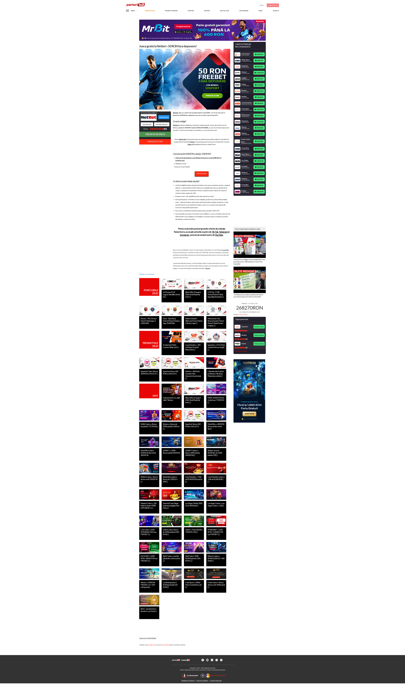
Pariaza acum (202, 173)
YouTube (219, 235)
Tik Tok (215, 231)
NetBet (207, 268)
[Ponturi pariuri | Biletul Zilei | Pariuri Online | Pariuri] (135, 5)
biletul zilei (182, 139)
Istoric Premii (242, 314)
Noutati (207, 11)
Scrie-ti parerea (147, 124)
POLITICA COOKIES (202, 680)
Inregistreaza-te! (273, 5)
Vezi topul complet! (241, 351)
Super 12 (276, 11)
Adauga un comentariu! (147, 274)
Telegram (223, 231)
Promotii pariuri (171, 11)
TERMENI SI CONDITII (187, 680)
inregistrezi (152, 645)
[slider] (158, 129)
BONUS (155, 134)
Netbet (175, 113)
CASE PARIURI (243, 11)
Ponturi (191, 11)
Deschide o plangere (161, 124)
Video (261, 11)
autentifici (165, 645)
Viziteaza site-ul (163, 117)
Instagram (184, 235)
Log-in (262, 5)
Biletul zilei (224, 11)
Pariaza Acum (155, 141)
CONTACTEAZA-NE (216, 680)
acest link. (225, 250)
